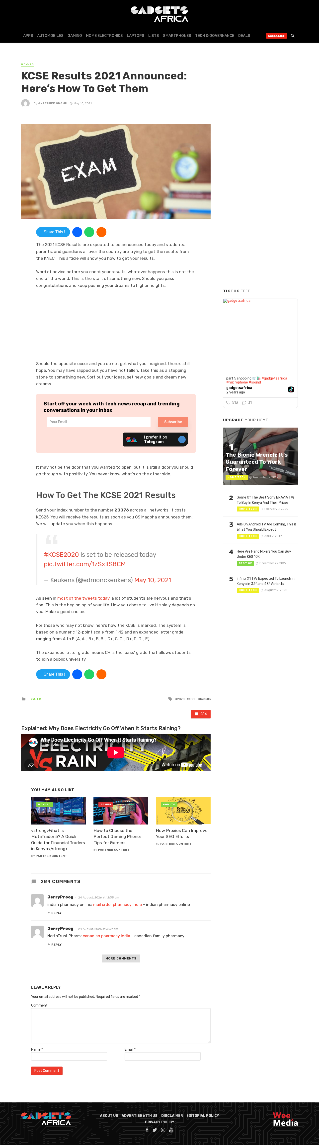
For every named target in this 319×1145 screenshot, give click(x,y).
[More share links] (101, 232)
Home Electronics (104, 35)
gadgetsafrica (239, 388)
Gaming (75, 35)
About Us (109, 1116)
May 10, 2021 (152, 580)
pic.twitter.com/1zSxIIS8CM (85, 564)
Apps (28, 35)
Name (37, 1049)
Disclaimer (172, 1116)
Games (105, 804)
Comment (39, 1005)
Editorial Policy (202, 1116)
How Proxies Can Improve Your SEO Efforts (182, 833)
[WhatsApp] (89, 232)
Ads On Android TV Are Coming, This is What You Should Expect (267, 527)
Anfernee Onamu (52, 103)
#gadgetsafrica (274, 378)
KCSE (192, 699)
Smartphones (177, 35)
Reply (56, 913)
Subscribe (276, 36)
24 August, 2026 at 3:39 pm (98, 929)
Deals (244, 35)
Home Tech (237, 477)
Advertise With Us (140, 1116)
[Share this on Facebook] (77, 232)
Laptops (135, 35)
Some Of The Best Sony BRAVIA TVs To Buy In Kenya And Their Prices (266, 500)
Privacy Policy (159, 1122)
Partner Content (51, 856)
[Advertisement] (260, 209)
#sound (255, 382)
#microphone (237, 382)
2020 (181, 699)
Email (130, 1049)
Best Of (245, 563)
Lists (153, 35)
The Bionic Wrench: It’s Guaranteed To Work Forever (257, 462)
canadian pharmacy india (106, 936)
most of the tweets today (83, 598)
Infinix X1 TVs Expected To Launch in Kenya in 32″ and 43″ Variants (266, 581)
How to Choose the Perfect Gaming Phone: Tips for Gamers (117, 836)
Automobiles (50, 35)
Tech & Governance (214, 35)
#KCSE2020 (61, 554)
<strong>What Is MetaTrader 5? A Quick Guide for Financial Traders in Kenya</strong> (58, 839)
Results (205, 699)
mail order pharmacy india (117, 904)
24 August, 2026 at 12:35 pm (98, 897)
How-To (27, 64)
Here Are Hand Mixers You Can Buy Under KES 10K (264, 554)
